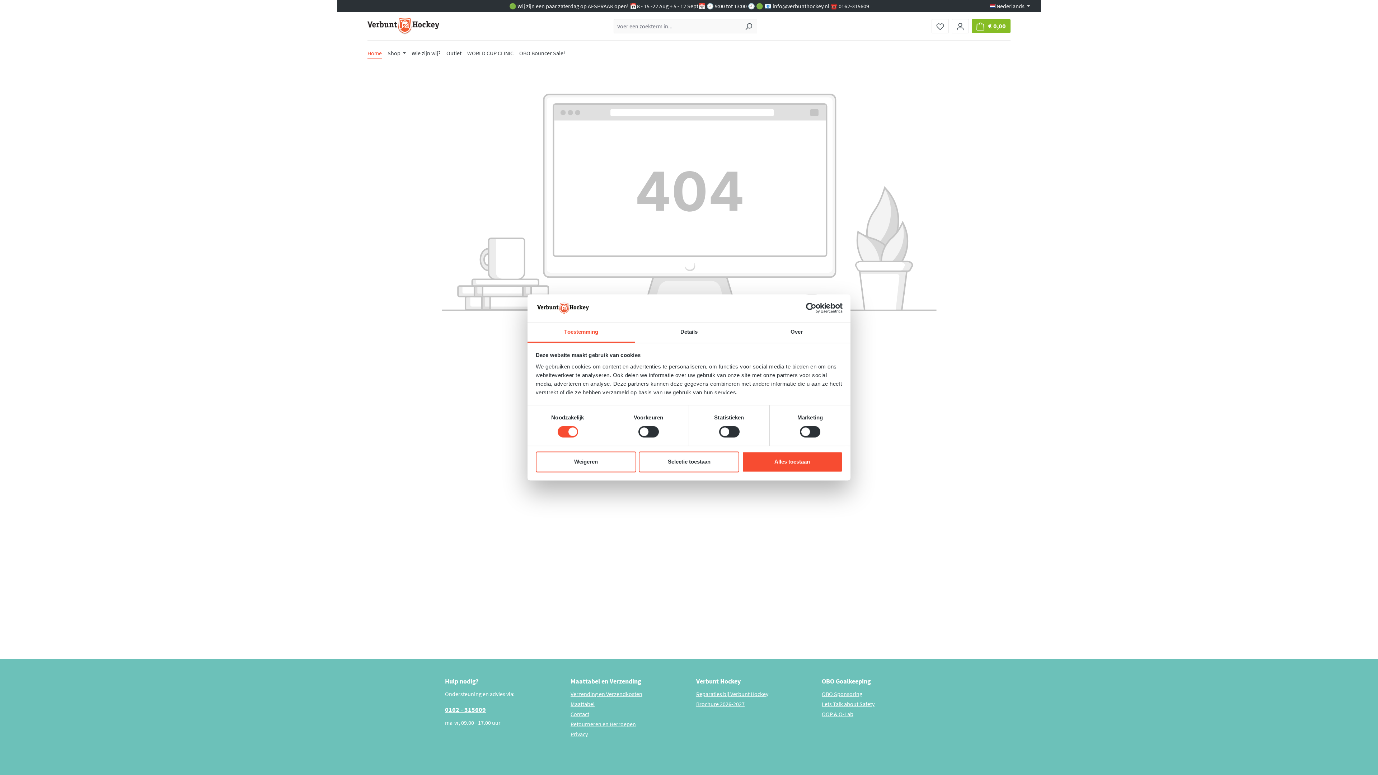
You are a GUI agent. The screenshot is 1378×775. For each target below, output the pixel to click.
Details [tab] (689, 332)
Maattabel (583, 704)
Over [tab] (797, 332)
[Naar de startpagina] (403, 26)
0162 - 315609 (465, 709)
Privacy (579, 734)
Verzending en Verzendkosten (606, 694)
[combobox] (677, 26)
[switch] (648, 432)
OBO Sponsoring (842, 694)
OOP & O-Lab (837, 714)
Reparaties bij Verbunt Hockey (732, 694)
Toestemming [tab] (581, 332)
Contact (580, 714)
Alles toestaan (792, 462)
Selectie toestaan (689, 462)
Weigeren (586, 462)
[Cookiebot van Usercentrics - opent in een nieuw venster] (811, 308)
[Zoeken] (748, 26)
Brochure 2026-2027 (720, 704)
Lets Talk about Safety (848, 704)
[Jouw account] (960, 26)
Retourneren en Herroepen (603, 724)
